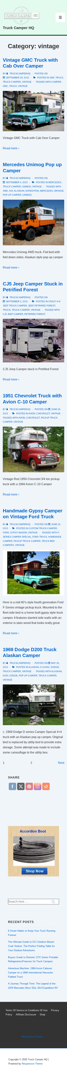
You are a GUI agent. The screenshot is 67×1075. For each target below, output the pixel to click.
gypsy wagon (18, 532)
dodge (55, 667)
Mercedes (54, 182)
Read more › (11, 148)
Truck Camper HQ (18, 28)
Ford (6, 532)
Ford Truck (39, 537)
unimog (27, 195)
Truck (13, 86)
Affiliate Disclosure (26, 1014)
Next (61, 762)
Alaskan (19, 191)
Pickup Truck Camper (27, 541)
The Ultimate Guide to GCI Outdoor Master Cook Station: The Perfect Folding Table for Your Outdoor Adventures (31, 946)
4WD (5, 191)
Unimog (26, 186)
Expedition (32, 191)
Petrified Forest (44, 305)
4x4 (11, 191)
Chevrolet (43, 413)
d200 (5, 675)
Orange (59, 191)
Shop (42, 1014)
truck (7, 310)
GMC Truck (56, 77)
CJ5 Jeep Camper (13, 314)
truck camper (12, 82)
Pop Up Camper (12, 195)
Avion (31, 413)
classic (45, 667)
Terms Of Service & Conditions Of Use (26, 1010)
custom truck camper (43, 528)
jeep (30, 305)
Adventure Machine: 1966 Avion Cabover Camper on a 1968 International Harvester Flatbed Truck (30, 972)
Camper (56, 82)
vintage (26, 82)
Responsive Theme (32, 1036)
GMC (5, 86)
